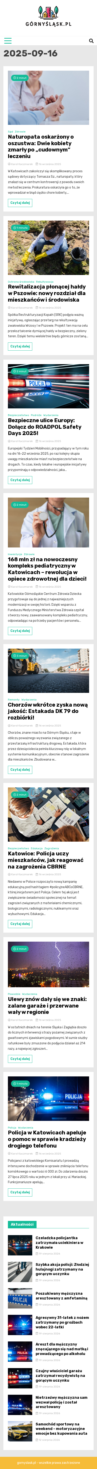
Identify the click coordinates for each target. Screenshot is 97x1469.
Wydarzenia (50, 415)
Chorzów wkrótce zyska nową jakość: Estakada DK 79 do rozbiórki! (48, 711)
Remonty (14, 699)
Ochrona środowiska (21, 281)
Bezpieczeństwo (18, 415)
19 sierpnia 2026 (49, 1253)
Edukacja (37, 848)
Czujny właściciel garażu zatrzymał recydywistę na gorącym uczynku (60, 1376)
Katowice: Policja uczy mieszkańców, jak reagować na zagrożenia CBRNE (45, 860)
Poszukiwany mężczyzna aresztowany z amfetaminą (61, 1295)
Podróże (36, 415)
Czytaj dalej (20, 203)
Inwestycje (15, 554)
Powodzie (14, 994)
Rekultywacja (44, 281)
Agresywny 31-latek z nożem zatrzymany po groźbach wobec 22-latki (62, 1322)
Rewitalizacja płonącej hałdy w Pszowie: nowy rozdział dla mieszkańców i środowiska (47, 293)
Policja (12, 1127)
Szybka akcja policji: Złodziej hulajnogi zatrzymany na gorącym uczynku (62, 1269)
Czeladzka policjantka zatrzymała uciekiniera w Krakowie (59, 1243)
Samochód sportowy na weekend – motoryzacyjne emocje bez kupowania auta (61, 1429)
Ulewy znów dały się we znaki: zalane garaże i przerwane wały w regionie (47, 1005)
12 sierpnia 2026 (49, 1439)
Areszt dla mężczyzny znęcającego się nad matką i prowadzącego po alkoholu (62, 1349)
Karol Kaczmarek (22, 164)
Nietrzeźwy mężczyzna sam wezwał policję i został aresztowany (62, 1402)
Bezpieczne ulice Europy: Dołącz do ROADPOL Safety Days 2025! (44, 427)
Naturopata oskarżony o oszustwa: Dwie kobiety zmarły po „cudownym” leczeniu (41, 146)
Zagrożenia (51, 848)
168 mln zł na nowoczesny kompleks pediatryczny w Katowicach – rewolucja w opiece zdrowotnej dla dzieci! (47, 569)
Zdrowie (20, 131)
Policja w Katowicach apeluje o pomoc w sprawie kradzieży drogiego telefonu (47, 1139)
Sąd (10, 131)
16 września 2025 (49, 164)
